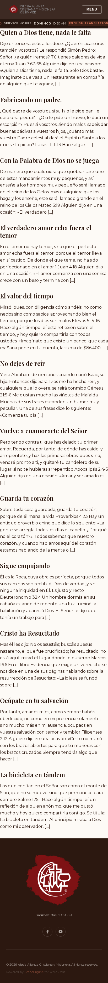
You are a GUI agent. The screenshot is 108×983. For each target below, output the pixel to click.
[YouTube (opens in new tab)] (61, 932)
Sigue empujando (25, 565)
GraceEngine (34, 972)
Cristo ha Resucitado (30, 633)
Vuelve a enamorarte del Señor (43, 430)
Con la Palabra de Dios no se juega (49, 160)
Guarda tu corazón (26, 498)
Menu (92, 9)
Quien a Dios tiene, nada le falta (45, 32)
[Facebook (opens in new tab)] (47, 932)
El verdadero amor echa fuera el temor (45, 231)
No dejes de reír (22, 363)
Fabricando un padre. (31, 99)
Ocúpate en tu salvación (34, 700)
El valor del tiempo (26, 296)
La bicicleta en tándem (32, 774)
